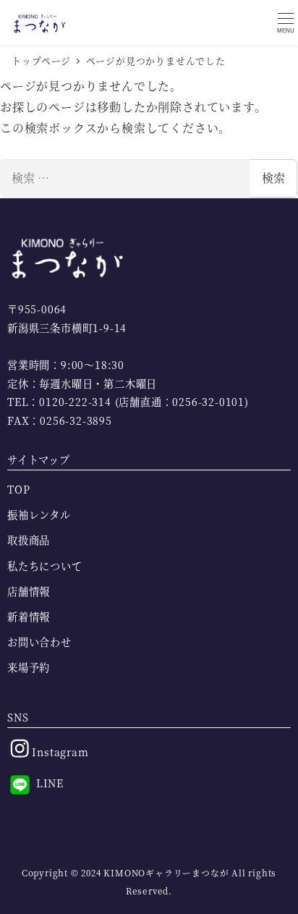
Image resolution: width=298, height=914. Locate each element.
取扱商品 (28, 540)
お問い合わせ (39, 642)
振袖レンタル (39, 514)
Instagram (59, 752)
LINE (48, 783)
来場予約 (28, 667)
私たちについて (44, 566)
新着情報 (28, 616)
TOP (18, 489)
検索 (273, 177)
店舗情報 (28, 591)
